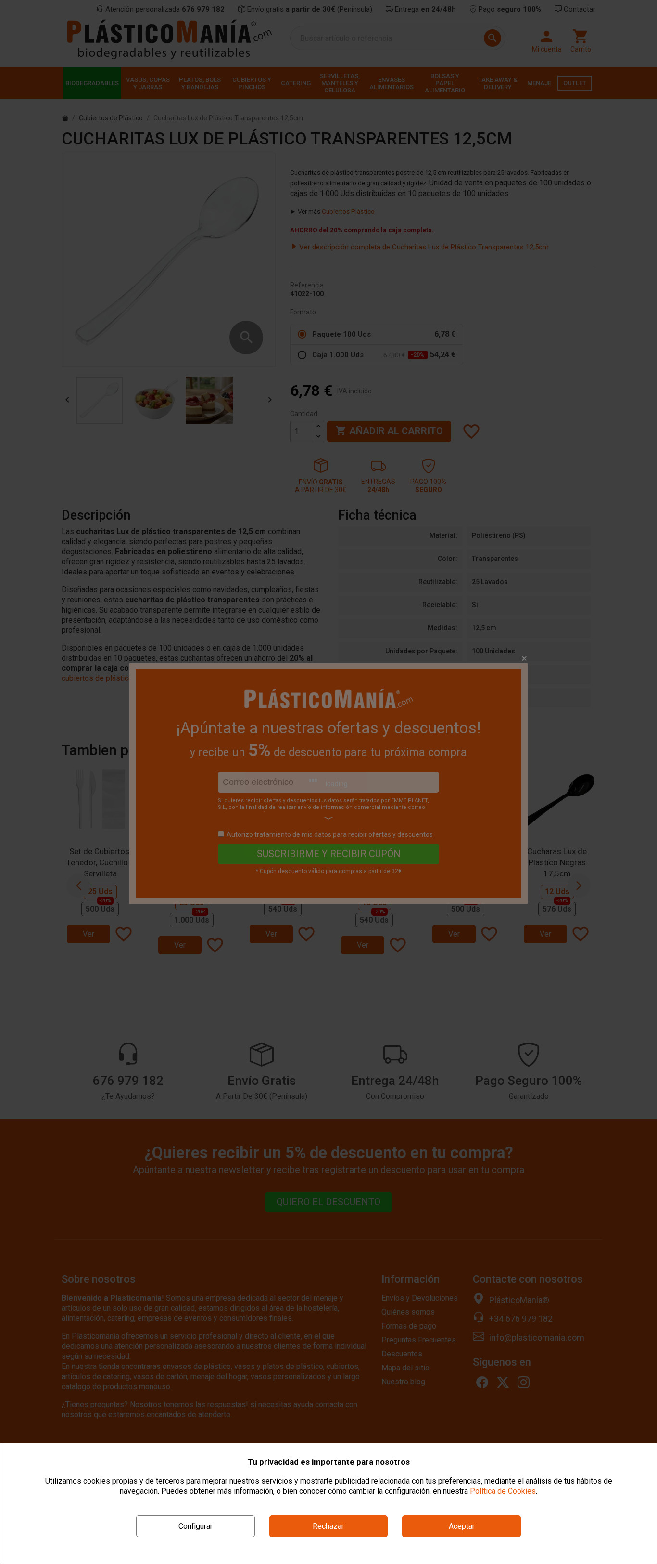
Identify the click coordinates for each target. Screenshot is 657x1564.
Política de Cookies (503, 1491)
